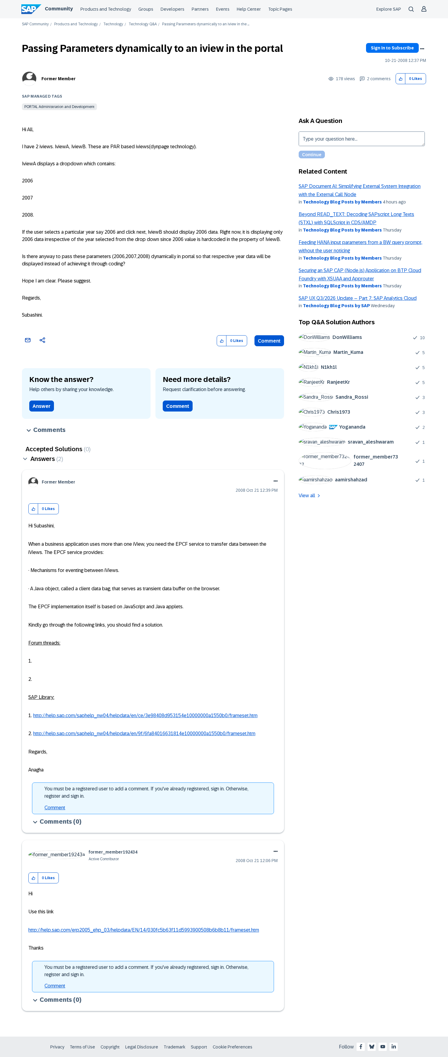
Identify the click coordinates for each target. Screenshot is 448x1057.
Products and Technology (105, 9)
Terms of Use (82, 1046)
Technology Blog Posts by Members (342, 202)
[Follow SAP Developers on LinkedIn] (393, 1046)
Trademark (174, 1046)
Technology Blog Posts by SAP (336, 305)
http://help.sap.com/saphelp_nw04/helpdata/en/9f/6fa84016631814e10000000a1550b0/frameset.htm (144, 733)
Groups (145, 9)
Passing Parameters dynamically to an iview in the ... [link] (205, 24)
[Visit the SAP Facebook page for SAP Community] (360, 1046)
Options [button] (422, 48)
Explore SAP (388, 9)
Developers (172, 9)
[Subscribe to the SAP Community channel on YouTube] (382, 1046)
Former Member (58, 78)
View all (307, 495)
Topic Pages (280, 9)
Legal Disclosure (141, 1046)
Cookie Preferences (232, 1046)
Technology (113, 24)
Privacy (57, 1046)
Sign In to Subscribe (392, 47)
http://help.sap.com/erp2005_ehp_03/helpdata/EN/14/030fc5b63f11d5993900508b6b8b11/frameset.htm (143, 930)
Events (222, 9)
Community (59, 8)
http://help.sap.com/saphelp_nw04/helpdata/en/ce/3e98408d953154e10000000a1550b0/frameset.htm (145, 715)
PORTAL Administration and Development (59, 107)
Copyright (110, 1046)
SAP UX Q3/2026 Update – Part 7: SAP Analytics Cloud (358, 298)
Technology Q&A (143, 24)
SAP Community (35, 24)
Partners (200, 9)
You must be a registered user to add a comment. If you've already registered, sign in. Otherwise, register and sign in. (146, 792)
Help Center (249, 9)
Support (199, 1046)
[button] (400, 79)
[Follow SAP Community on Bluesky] (371, 1046)
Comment (269, 340)
